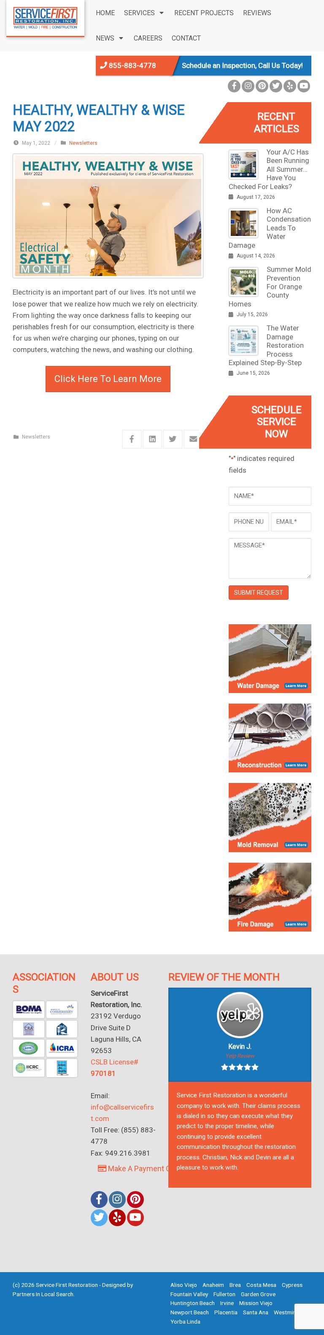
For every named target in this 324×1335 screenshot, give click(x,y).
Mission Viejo (256, 1303)
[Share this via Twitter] (173, 439)
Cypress (292, 1284)
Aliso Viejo (183, 1284)
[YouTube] (303, 86)
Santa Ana (255, 1312)
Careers (148, 38)
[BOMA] (29, 1010)
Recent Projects (204, 13)
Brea (235, 1284)
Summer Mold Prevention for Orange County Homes (270, 286)
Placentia (226, 1312)
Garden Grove (258, 1294)
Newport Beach (189, 1312)
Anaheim (213, 1284)
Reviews (257, 13)
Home (105, 13)
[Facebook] (234, 86)
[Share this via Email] (193, 439)
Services (139, 13)
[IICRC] (29, 1068)
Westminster (290, 1312)
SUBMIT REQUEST (258, 592)
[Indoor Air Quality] (62, 1068)
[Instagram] (248, 86)
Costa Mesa (261, 1284)
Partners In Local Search (43, 1294)
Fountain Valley (189, 1294)
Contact (186, 38)
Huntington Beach (192, 1303)
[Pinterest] (262, 86)
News (105, 38)
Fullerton (224, 1294)
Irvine (227, 1303)
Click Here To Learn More (108, 379)
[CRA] (29, 1029)
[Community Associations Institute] (62, 1010)
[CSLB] (62, 1029)
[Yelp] (290, 86)
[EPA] (29, 1048)
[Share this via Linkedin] (152, 439)
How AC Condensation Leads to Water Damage (270, 227)
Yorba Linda (185, 1321)
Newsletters (83, 143)
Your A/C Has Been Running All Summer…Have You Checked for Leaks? (269, 169)
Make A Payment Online (146, 1168)
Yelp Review (239, 1056)
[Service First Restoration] (45, 17)
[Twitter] (276, 86)
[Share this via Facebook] (132, 439)
